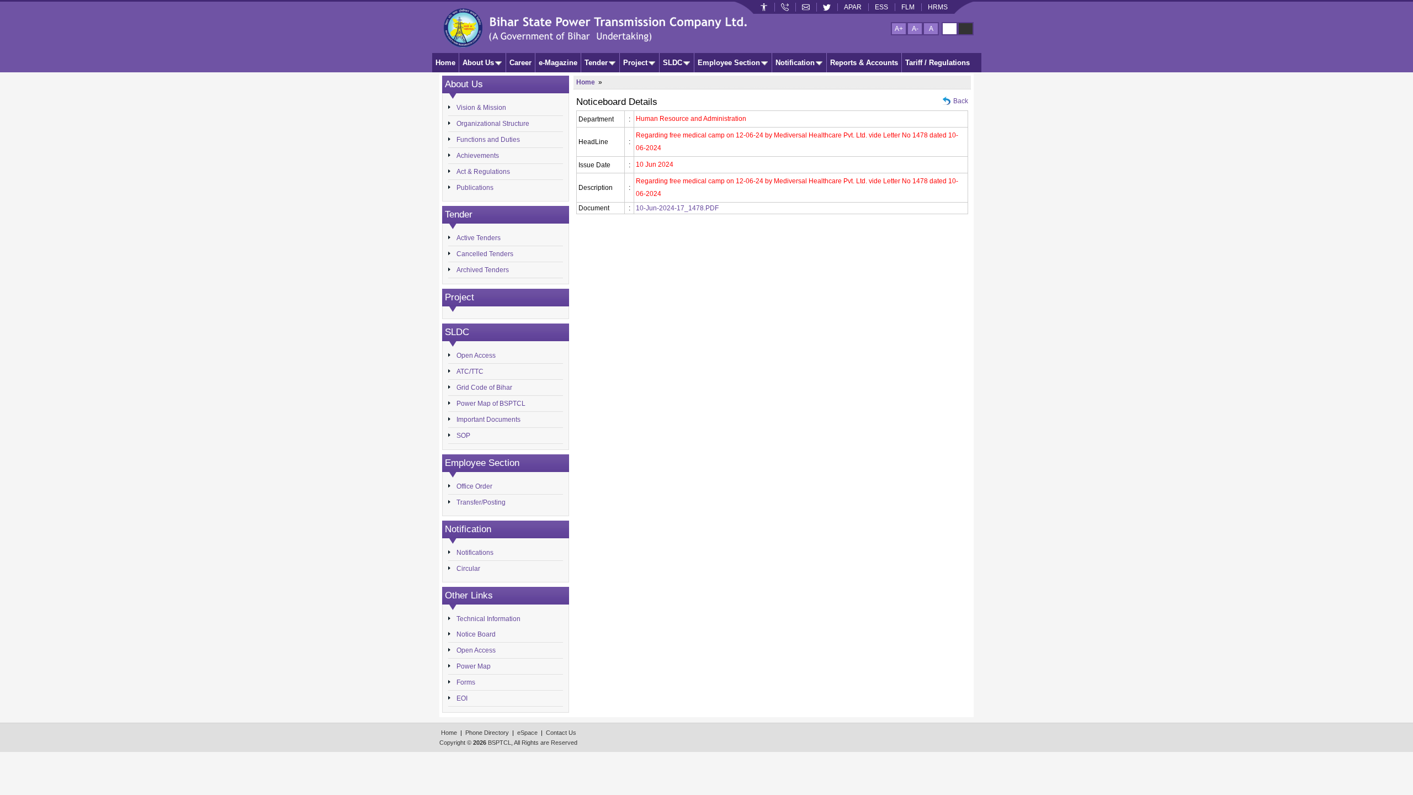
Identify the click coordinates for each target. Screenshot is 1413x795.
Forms (465, 682)
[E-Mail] (806, 7)
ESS (881, 7)
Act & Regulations (483, 172)
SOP (463, 435)
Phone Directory (487, 732)
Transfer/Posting (481, 502)
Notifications (474, 552)
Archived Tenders (482, 270)
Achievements (477, 156)
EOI (462, 698)
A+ (899, 29)
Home (445, 63)
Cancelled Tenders (484, 254)
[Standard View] (950, 28)
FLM (908, 7)
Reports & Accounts (864, 63)
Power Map (473, 666)
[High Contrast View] (966, 28)
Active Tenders (478, 238)
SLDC (672, 63)
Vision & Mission (481, 108)
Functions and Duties (488, 140)
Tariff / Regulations (937, 63)
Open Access (476, 355)
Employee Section (729, 63)
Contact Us (561, 732)
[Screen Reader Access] (764, 7)
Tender (596, 63)
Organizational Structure (492, 124)
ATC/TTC (470, 371)
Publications (474, 188)
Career (520, 63)
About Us (478, 63)
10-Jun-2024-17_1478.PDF (677, 208)
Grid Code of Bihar (484, 387)
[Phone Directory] (785, 7)
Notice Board (476, 634)
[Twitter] (827, 7)
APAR (853, 7)
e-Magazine (558, 63)
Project (635, 63)
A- (915, 29)
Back (960, 101)
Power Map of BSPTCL (490, 403)
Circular (468, 569)
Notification (795, 63)
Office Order (474, 486)
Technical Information (488, 619)
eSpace (527, 732)
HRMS (938, 7)
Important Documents (488, 419)
